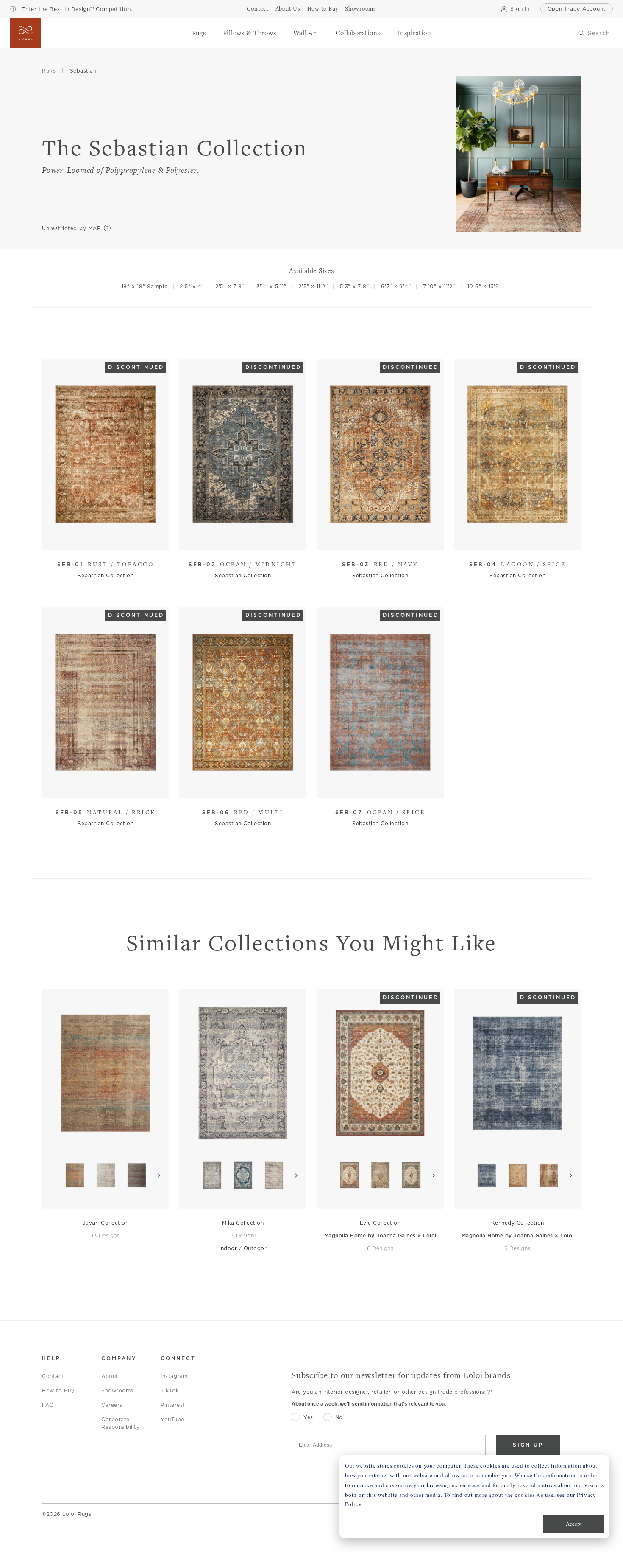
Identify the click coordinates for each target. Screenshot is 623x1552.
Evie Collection (380, 1223)
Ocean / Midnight (243, 564)
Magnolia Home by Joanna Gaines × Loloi (380, 1235)
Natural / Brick (106, 812)
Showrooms (117, 1390)
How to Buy (58, 1390)
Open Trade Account (577, 9)
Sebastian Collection (106, 575)
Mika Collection (243, 1223)
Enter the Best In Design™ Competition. (75, 9)
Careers (111, 1405)
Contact (53, 1376)
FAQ (48, 1405)
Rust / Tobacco (105, 564)
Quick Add (101, 537)
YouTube (172, 1419)
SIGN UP (528, 1445)
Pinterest (173, 1405)
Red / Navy (380, 564)
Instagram (174, 1376)
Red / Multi (243, 812)
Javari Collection (106, 1223)
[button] (199, 33)
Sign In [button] (519, 9)
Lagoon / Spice (517, 564)
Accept (574, 1523)
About (109, 1376)
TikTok (170, 1390)
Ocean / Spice (380, 812)
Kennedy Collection (517, 1223)
